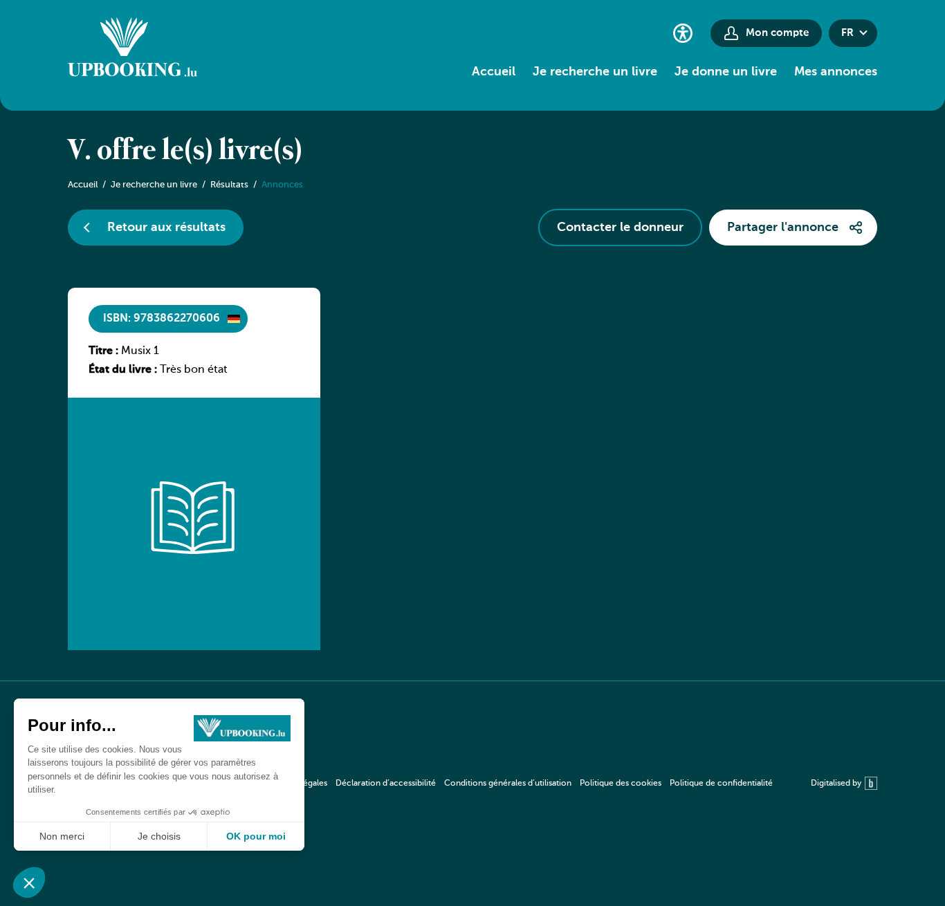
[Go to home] (132, 49)
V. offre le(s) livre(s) (185, 151)
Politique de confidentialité (721, 783)
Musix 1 (140, 351)
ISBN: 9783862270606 (161, 318)
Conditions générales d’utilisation (507, 783)
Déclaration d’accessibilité (386, 783)
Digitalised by (836, 783)
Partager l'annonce (782, 227)
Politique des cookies (620, 783)
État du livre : (123, 370)
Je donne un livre (726, 72)
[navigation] (518, 783)
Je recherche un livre (595, 72)
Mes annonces (835, 72)
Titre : (103, 351)
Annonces (282, 185)
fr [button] (847, 33)
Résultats (229, 185)
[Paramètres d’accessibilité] (683, 33)
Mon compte (777, 33)
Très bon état (194, 370)
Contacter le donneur (620, 227)
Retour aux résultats (166, 227)
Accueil (493, 72)
